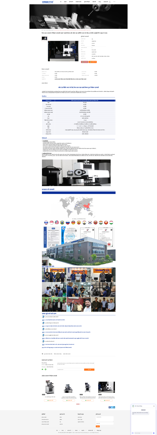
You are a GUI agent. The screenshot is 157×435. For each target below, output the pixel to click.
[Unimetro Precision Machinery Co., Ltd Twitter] (112, 407)
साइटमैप (83, 430)
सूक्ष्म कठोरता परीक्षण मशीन (48, 353)
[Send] (154, 433)
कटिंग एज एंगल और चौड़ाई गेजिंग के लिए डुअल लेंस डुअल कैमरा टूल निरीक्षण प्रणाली (87, 397)
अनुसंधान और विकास (81, 421)
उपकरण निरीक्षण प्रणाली (45, 421)
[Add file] (133, 433)
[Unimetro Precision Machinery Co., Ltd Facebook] (110, 407)
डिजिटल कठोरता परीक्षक (57, 353)
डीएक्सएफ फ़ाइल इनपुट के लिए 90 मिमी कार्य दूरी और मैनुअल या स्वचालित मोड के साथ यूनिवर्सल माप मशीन (69, 397)
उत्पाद (63, 430)
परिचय (61, 417)
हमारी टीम (61, 424)
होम (57, 430)
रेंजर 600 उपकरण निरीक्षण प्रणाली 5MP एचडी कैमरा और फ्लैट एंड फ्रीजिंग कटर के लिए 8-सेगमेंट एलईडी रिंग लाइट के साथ (72, 30)
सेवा (60, 421)
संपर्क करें (94, 1)
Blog (100, 1)
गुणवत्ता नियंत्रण (87, 1)
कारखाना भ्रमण (78, 1)
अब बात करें (106, 1)
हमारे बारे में (71, 1)
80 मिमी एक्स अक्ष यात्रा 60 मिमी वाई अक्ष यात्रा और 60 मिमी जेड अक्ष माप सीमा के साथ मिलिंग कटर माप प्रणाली (106, 397)
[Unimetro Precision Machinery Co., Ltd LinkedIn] (114, 407)
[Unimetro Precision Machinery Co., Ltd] (48, 2)
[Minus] (154, 406)
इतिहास (61, 419)
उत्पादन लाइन (80, 417)
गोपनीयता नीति (90, 430)
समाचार (76, 430)
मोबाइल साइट (99, 430)
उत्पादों (65, 1)
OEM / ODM (80, 419)
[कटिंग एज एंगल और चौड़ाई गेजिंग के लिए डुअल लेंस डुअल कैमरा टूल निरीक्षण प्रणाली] (87, 387)
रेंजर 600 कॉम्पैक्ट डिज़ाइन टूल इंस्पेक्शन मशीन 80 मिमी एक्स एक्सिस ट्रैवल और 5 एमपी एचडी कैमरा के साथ (50, 397)
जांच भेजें (89, 369)
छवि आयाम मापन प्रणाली (45, 424)
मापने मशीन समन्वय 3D (45, 419)
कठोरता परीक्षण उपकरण (66, 353)
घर (60, 1)
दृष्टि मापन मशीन (44, 417)
